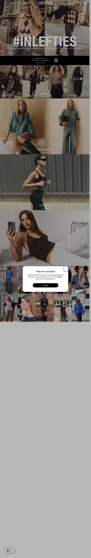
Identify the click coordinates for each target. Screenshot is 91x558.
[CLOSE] (66, 268)
